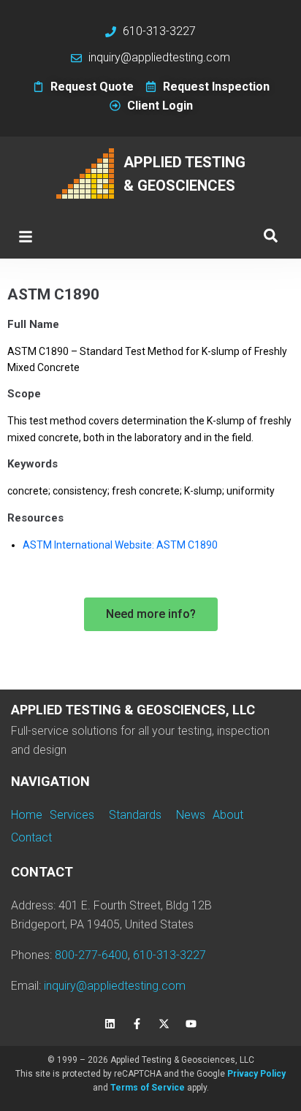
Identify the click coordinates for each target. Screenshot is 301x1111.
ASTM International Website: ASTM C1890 (120, 545)
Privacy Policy (256, 1074)
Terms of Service (147, 1088)
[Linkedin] (110, 1024)
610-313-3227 (169, 955)
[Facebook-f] (137, 1024)
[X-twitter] (164, 1024)
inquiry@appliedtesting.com (115, 986)
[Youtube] (191, 1024)
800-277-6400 (91, 955)
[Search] (271, 236)
